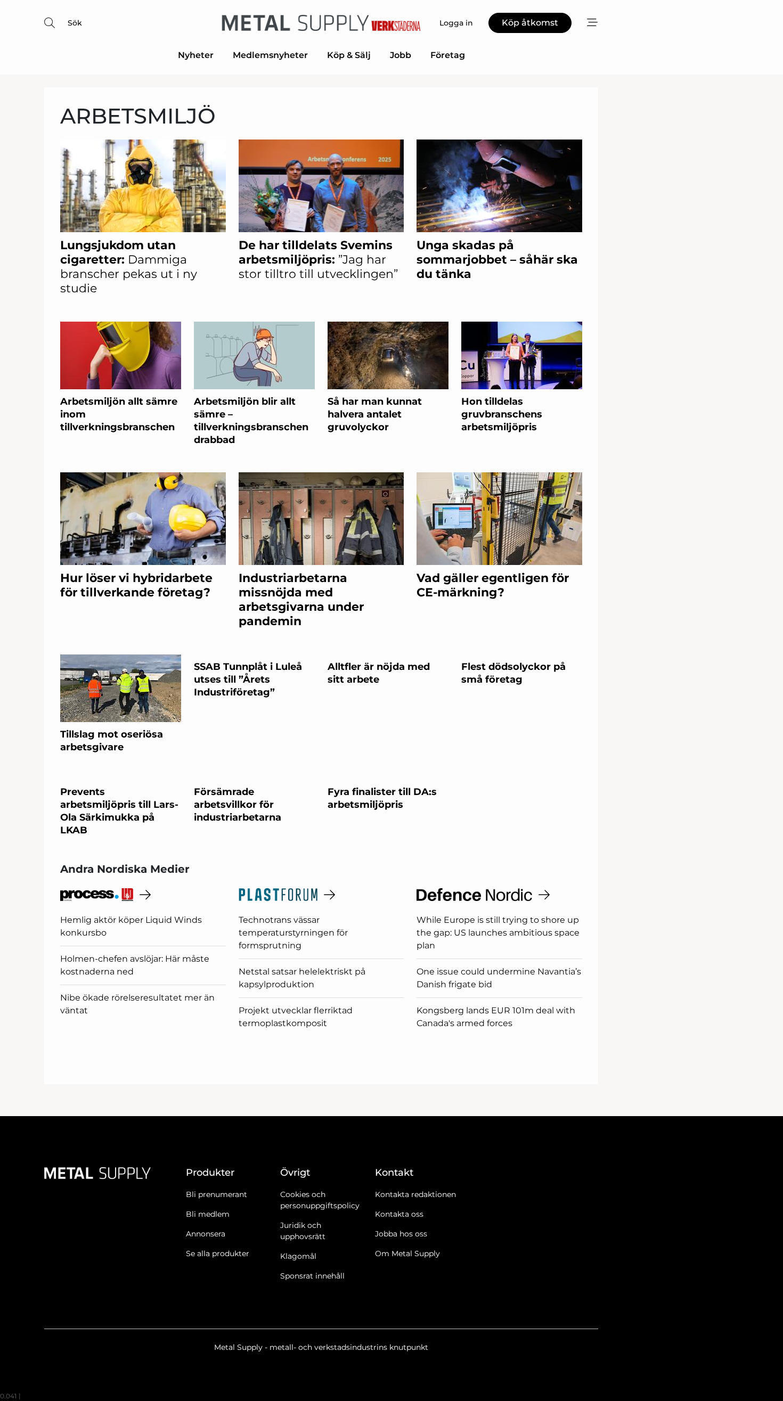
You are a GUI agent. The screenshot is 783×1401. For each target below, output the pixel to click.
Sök (75, 23)
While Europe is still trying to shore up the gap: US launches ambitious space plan (498, 933)
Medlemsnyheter (270, 55)
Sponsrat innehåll (312, 1276)
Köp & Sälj (349, 55)
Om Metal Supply (407, 1253)
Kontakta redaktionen (415, 1194)
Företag (447, 55)
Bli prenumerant (216, 1194)
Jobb (400, 55)
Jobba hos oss (401, 1234)
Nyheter (196, 55)
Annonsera (205, 1234)
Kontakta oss (399, 1214)
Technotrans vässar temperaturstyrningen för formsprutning (293, 933)
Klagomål (298, 1256)
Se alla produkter (217, 1253)
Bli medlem (208, 1214)
